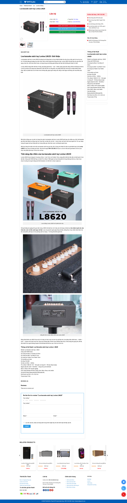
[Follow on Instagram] (46, 490)
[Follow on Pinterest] (50, 490)
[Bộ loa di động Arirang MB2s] (45, 453)
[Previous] (21, 27)
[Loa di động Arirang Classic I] (63, 453)
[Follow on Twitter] (48, 490)
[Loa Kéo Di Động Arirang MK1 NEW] (27, 453)
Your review (26, 403)
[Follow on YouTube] (52, 490)
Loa (34, 5)
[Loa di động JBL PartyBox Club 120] (81, 453)
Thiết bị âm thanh (28, 5)
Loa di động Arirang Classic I (63, 463)
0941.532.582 (23, 490)
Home (21, 5)
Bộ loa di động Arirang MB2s (45, 463)
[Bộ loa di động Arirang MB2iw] (99, 453)
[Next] (46, 27)
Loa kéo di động (39, 5)
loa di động (46, 59)
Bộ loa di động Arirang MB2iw (99, 463)
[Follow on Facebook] (44, 490)
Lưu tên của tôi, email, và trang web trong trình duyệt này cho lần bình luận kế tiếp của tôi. (48, 422)
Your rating (26, 398)
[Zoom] (21, 39)
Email (55, 416)
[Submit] (64, 2)
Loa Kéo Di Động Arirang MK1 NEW (28, 464)
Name (25, 416)
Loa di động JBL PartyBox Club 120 (81, 464)
